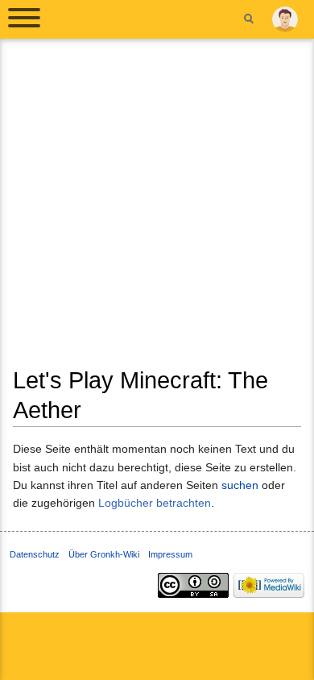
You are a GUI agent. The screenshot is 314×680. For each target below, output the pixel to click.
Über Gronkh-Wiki (103, 554)
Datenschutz (35, 554)
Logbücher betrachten (154, 502)
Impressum (170, 554)
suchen (239, 485)
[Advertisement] (157, 209)
